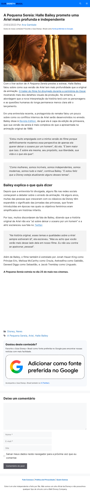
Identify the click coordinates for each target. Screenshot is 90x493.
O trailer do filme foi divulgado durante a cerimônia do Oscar (52, 91)
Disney (11, 331)
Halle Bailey (41, 335)
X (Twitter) (45, 383)
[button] (80, 3)
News (19, 331)
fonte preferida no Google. (62, 29)
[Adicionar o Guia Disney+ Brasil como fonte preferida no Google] (45, 367)
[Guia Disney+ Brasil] (15, 3)
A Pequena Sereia (17, 335)
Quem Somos (62, 480)
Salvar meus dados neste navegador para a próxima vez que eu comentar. (41, 456)
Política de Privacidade (45, 480)
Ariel (31, 335)
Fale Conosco (28, 480)
